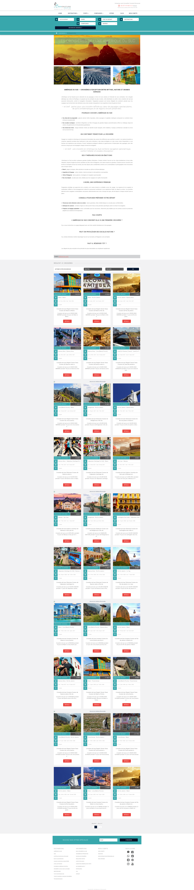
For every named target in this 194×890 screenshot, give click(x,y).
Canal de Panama (58, 863)
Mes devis (100, 853)
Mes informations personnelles (106, 856)
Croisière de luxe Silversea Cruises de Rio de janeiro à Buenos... (127, 419)
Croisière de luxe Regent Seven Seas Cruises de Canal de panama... (126, 363)
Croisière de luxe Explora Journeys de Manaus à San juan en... (67, 529)
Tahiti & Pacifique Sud (59, 873)
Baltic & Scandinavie (58, 858)
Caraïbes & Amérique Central (61, 866)
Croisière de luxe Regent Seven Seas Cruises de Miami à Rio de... (97, 309)
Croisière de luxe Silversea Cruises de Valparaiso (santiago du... (97, 473)
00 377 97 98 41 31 (127, 5)
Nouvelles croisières (81, 856)
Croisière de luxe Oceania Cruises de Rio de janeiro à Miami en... (126, 639)
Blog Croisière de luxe (81, 851)
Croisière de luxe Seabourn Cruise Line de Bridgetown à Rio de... (97, 529)
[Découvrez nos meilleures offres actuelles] (97, 381)
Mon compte (101, 851)
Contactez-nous (80, 861)
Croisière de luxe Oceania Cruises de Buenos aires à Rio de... (67, 693)
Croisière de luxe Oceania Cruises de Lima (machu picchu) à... (97, 639)
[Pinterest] (132, 860)
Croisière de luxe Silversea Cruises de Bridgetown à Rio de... (97, 419)
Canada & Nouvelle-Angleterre (61, 861)
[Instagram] (128, 863)
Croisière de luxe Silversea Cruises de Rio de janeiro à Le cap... (127, 583)
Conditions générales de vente (83, 863)
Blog (122, 13)
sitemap (78, 873)
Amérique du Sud (58, 851)
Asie (55, 853)
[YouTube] (132, 864)
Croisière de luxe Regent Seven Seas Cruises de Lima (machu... (67, 419)
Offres (111, 13)
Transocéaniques (58, 878)
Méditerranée (57, 871)
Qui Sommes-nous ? (80, 866)
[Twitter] (132, 856)
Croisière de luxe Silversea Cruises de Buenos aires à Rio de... (97, 583)
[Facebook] (132, 852)
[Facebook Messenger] (128, 851)
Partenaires (79, 868)
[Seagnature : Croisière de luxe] (75, 5)
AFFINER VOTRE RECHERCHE (63, 269)
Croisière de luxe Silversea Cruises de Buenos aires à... (67, 473)
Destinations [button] (72, 13)
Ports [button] (85, 13)
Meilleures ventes (80, 858)
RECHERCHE (75, 27)
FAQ (77, 871)
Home (60, 13)
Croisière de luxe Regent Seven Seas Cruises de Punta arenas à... (97, 749)
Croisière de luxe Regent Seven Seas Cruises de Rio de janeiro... (126, 309)
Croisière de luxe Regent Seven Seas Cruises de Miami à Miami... (67, 309)
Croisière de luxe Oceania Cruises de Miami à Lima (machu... (67, 639)
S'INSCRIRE (129, 840)
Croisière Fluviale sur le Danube (62, 868)
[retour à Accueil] (56, 33)
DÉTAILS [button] (67, 321)
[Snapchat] (128, 859)
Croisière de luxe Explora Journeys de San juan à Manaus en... (127, 473)
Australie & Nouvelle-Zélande (61, 856)
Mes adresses (101, 858)
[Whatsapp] (128, 855)
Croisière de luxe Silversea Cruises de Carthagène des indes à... (127, 529)
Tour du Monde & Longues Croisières (63, 876)
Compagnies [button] (98, 13)
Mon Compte (133, 13)
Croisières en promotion (82, 853)
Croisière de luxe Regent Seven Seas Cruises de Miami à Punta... (97, 693)
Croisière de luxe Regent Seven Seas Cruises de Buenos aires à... (67, 363)
